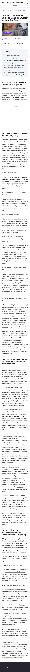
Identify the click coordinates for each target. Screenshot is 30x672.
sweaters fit (8, 376)
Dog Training (7, 32)
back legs (20, 487)
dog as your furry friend (11, 148)
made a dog (12, 159)
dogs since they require (21, 591)
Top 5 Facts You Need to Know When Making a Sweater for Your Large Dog (14, 68)
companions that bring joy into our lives (13, 144)
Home (3, 10)
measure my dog (13, 214)
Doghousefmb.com (15, 3)
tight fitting (11, 653)
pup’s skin (23, 179)
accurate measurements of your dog (15, 572)
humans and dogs (12, 274)
